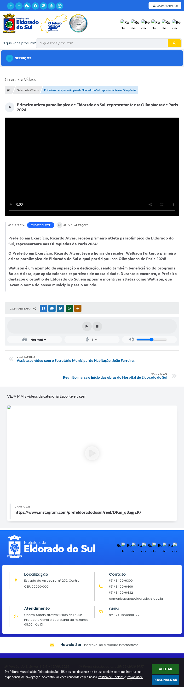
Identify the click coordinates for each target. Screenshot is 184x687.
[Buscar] (174, 43)
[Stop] (97, 326)
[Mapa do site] (51, 6)
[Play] (87, 326)
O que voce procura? (19, 43)
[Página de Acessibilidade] (59, 6)
